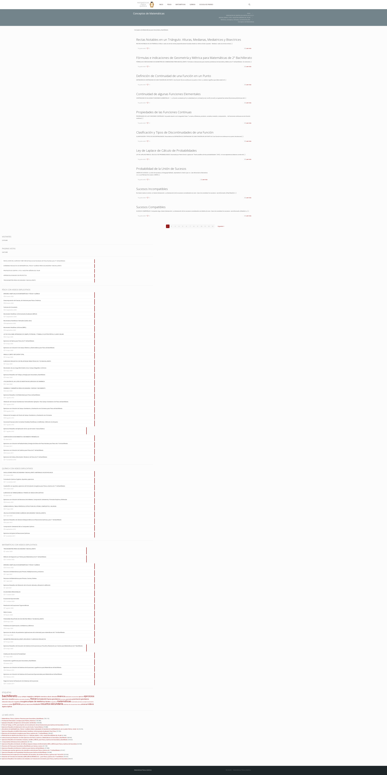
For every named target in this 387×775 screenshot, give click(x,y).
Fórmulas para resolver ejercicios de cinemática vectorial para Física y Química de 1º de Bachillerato (31, 750)
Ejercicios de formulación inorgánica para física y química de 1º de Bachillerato (25, 733)
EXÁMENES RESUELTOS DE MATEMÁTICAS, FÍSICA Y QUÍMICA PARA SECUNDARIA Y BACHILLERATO (32, 265)
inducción (5, 701)
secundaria (57, 703)
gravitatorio (85, 699)
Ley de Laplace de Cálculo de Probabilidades (166, 150)
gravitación (76, 699)
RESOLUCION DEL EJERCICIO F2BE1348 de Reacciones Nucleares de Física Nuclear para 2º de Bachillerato (34, 261)
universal (84, 704)
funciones (63, 699)
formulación (42, 699)
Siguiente (220, 226)
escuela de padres (25, 699)
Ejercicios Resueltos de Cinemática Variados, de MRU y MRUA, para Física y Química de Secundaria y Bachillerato (35, 739)
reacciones (29, 704)
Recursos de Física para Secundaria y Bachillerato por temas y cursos (22, 746)
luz (44, 702)
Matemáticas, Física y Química (242, 770)
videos (91, 704)
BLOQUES (229, 770)
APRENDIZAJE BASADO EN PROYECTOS (15, 275)
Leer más (248, 48)
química (16, 704)
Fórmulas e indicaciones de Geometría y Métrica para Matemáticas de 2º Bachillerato (194, 58)
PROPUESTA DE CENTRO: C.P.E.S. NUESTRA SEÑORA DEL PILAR (22, 270)
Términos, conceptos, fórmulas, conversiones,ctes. (235, 19)
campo (19, 696)
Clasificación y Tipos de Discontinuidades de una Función (174, 132)
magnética (54, 701)
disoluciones (68, 696)
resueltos (45, 704)
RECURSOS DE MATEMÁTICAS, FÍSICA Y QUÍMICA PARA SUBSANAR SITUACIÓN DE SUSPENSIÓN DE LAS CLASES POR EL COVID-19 (40, 729)
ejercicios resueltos (8, 699)
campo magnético (28, 696)
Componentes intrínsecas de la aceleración (14, 742)
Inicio (248, 13)
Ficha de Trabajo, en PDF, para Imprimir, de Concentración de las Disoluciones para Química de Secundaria (33, 725)
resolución (36, 704)
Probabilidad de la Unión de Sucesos (161, 169)
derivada (54, 696)
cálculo (49, 696)
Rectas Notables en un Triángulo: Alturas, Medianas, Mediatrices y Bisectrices (188, 39)
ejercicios (89, 696)
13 (212, 226)
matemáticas (64, 701)
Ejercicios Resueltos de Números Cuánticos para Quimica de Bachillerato (23, 748)
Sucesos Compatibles (150, 207)
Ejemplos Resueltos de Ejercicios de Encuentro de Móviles (19, 723)
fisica (33, 698)
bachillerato (9, 696)
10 (201, 226)
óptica (9, 706)
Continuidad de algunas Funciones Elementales (168, 94)
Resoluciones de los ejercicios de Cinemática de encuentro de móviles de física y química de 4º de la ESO (32, 754)
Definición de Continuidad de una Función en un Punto (173, 76)
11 (205, 226)
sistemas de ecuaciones (70, 704)
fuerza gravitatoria (53, 699)
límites (47, 702)
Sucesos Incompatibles (152, 189)
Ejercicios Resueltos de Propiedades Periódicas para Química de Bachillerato (24, 752)
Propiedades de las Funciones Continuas (163, 112)
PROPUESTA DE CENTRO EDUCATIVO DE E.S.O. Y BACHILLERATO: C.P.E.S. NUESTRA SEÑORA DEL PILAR (31, 735)
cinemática (43, 696)
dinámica (61, 696)
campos (37, 696)
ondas (10, 704)
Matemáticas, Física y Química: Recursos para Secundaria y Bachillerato (23, 718)
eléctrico (17, 699)
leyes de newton (36, 701)
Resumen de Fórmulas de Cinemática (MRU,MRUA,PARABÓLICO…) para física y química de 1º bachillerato (32, 756)
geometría (69, 699)
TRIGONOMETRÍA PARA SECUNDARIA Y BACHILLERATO (20, 280)
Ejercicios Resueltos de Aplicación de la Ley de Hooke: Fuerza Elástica (22, 727)
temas (79, 704)
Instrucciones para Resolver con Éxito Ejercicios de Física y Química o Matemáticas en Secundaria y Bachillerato (34, 737)
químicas (23, 704)
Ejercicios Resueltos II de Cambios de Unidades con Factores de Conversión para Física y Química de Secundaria (35, 758)
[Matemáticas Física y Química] (145, 4)
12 (209, 226)
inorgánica (24, 701)
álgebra (4, 706)
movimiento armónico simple (79, 701)
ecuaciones (75, 696)
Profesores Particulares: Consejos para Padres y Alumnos (18, 720)
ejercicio (81, 696)
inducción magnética (14, 701)
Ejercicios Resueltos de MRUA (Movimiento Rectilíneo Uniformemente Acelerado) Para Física (29, 731)
